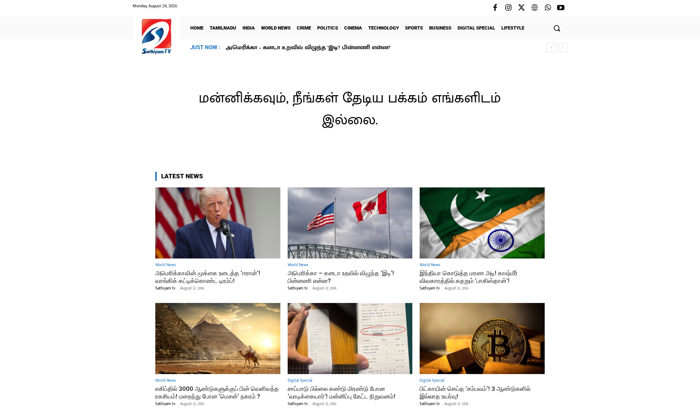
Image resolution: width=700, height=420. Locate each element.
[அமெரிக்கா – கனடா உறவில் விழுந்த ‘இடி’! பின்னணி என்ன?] (350, 222)
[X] (521, 8)
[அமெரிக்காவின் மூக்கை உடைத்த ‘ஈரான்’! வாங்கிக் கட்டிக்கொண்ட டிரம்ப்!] (217, 222)
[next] (562, 47)
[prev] (551, 47)
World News (165, 265)
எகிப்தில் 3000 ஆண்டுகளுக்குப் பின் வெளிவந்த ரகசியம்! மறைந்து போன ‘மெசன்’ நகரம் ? (217, 392)
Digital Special (300, 381)
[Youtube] (560, 8)
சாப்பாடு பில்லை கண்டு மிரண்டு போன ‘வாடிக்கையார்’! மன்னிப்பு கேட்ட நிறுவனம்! (342, 392)
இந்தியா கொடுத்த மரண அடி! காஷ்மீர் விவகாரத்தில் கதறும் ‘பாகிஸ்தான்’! (332, 47)
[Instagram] (508, 8)
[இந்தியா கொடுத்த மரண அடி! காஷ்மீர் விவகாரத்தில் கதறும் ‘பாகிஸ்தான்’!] (482, 222)
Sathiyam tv (165, 288)
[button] (556, 28)
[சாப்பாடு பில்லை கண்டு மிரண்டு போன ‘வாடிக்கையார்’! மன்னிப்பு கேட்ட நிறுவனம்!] (350, 338)
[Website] (534, 8)
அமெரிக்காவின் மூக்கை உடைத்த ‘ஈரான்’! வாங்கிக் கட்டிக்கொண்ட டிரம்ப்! (207, 276)
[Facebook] (495, 8)
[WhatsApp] (547, 8)
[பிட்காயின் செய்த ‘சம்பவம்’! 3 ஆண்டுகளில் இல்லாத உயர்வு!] (482, 338)
